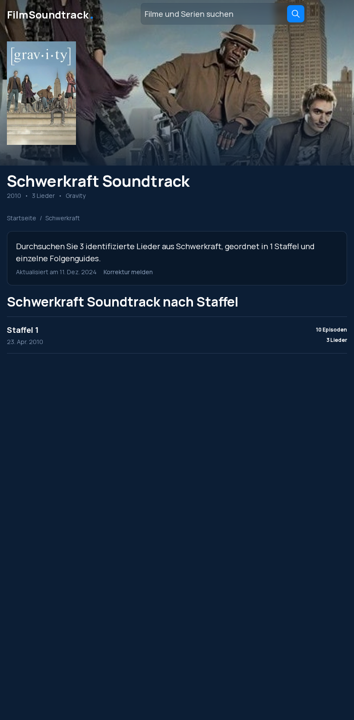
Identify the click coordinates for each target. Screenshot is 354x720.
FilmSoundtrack (51, 14)
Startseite (21, 218)
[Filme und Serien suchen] (295, 13)
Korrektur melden (128, 272)
